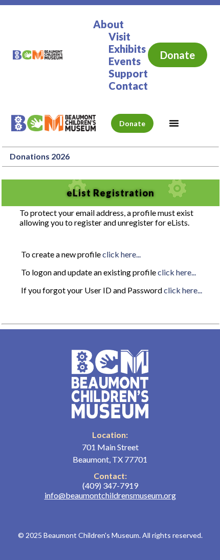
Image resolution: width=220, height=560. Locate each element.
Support (128, 73)
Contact (128, 85)
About (108, 24)
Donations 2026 (40, 156)
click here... (121, 254)
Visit (119, 36)
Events (124, 61)
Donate (177, 55)
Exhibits (127, 49)
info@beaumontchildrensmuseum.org (110, 495)
